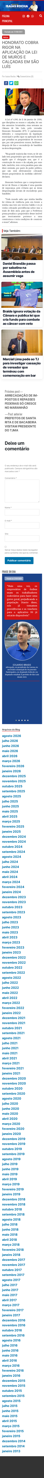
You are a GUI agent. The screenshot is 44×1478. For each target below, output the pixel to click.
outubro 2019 (12, 1149)
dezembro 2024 (14, 836)
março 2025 (11, 821)
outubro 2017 (12, 1270)
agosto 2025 (11, 796)
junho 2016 (10, 1350)
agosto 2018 (11, 1219)
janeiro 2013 (11, 1451)
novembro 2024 (14, 841)
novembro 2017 (13, 1265)
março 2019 (11, 1184)
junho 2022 (10, 988)
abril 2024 (9, 877)
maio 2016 (9, 1355)
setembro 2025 (13, 791)
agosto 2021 (11, 1038)
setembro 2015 (13, 1396)
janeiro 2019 (11, 1194)
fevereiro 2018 (13, 1250)
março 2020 (11, 1124)
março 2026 (11, 761)
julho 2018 (9, 1224)
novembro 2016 (13, 1325)
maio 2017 (9, 1295)
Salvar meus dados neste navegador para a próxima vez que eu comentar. (21, 551)
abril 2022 (9, 998)
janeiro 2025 (11, 831)
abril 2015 (9, 1421)
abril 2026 (9, 756)
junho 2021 (10, 1048)
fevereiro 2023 (13, 947)
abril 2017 (9, 1300)
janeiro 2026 (11, 771)
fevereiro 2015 (13, 1431)
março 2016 (11, 1365)
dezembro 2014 (13, 1441)
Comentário (11, 478)
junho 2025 (10, 806)
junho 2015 (10, 1411)
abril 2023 (9, 937)
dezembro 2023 (14, 897)
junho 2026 (10, 746)
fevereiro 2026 (13, 766)
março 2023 (11, 942)
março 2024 (11, 882)
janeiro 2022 (11, 1013)
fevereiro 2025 (13, 826)
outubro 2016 (12, 1330)
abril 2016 (9, 1360)
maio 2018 (9, 1234)
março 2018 (11, 1244)
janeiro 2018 (11, 1255)
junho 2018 (10, 1229)
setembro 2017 (13, 1275)
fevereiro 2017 (13, 1310)
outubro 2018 (12, 1209)
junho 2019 (10, 1169)
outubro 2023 (12, 907)
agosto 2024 (11, 857)
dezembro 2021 (13, 1018)
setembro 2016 (13, 1335)
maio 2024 (10, 872)
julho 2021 (9, 1043)
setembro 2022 (13, 972)
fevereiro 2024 (13, 887)
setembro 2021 (13, 1033)
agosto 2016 (11, 1340)
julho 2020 (10, 1103)
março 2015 (11, 1426)
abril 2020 (9, 1119)
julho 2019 (9, 1164)
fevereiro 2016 (13, 1370)
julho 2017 (9, 1285)
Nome (8, 507)
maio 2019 (9, 1174)
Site (6, 534)
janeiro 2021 (11, 1073)
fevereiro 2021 (13, 1068)
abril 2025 (9, 816)
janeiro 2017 (11, 1315)
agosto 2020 (11, 1098)
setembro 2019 (13, 1154)
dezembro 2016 (13, 1320)
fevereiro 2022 (13, 1008)
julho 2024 (10, 862)
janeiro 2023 (11, 952)
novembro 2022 (14, 962)
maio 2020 (10, 1113)
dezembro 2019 (13, 1139)
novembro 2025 (14, 781)
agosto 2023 (11, 917)
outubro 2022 (12, 967)
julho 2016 (9, 1345)
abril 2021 (9, 1058)
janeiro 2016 (11, 1375)
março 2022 (11, 1003)
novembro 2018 (13, 1204)
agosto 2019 (11, 1159)
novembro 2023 (14, 902)
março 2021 (11, 1063)
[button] (16, 720)
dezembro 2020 (14, 1078)
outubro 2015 (12, 1391)
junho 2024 (10, 867)
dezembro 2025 (14, 776)
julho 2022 (10, 982)
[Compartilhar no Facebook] (6, 83)
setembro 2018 (13, 1214)
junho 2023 (10, 927)
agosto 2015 (11, 1401)
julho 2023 (10, 922)
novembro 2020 (14, 1083)
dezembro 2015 (13, 1381)
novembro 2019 (13, 1144)
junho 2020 (10, 1109)
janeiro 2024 (11, 892)
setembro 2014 (13, 1446)
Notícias (5, 37)
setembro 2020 (13, 1093)
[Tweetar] (11, 83)
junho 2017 (10, 1290)
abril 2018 (9, 1240)
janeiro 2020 (11, 1134)
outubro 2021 (12, 1028)
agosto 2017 (11, 1280)
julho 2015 (9, 1406)
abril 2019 (9, 1179)
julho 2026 (10, 741)
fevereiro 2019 (13, 1189)
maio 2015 (9, 1416)
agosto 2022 (11, 978)
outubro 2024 (12, 847)
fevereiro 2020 (13, 1129)
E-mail (8, 521)
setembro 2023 (13, 912)
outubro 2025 (12, 786)
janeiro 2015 (11, 1436)
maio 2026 (10, 751)
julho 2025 (10, 801)
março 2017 (10, 1305)
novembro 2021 (13, 1023)
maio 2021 (9, 1053)
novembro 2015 (13, 1385)
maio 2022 (10, 993)
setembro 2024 (13, 852)
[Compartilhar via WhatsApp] (16, 83)
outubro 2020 (12, 1088)
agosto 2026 (11, 736)
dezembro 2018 (13, 1199)
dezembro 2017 (13, 1260)
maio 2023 (10, 932)
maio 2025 (10, 811)
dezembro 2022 (14, 957)
